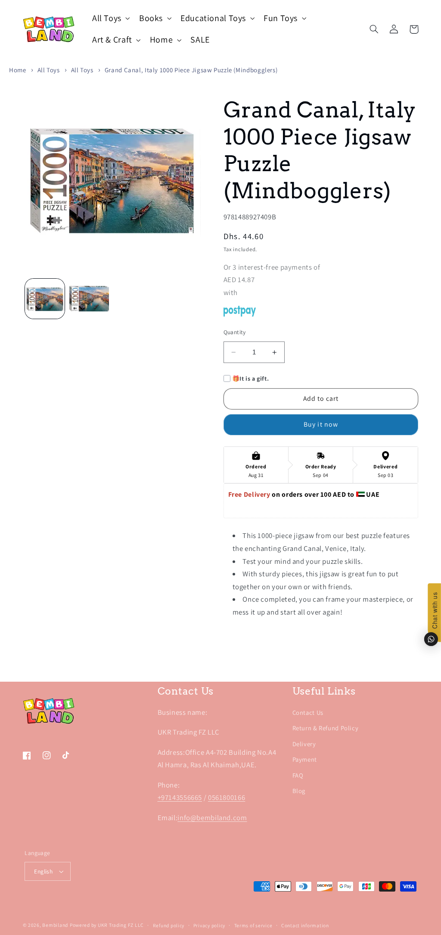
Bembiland (55, 925)
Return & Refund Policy (325, 728)
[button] (110, 18)
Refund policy (169, 925)
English (43, 871)
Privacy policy (209, 925)
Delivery (304, 744)
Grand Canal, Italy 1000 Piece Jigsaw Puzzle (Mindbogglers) (191, 70)
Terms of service (253, 925)
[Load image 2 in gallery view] (89, 298)
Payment (304, 759)
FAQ (298, 775)
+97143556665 (180, 797)
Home (17, 70)
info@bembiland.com (212, 817)
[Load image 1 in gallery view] (45, 298)
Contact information (305, 925)
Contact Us (307, 712)
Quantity (235, 332)
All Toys (48, 70)
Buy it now (321, 424)
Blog (299, 791)
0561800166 (226, 797)
